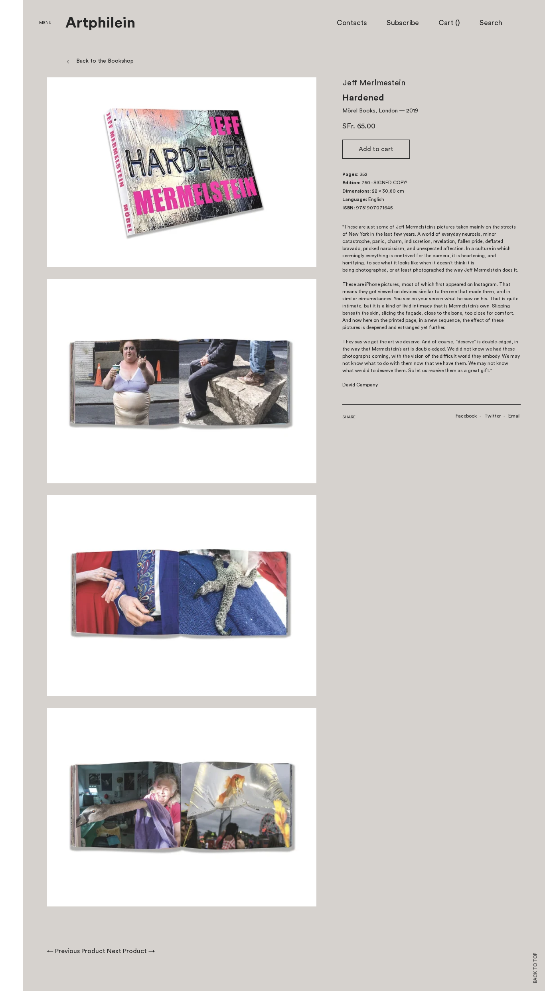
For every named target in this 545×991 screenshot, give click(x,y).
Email (514, 416)
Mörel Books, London (370, 111)
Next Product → (131, 951)
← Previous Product (76, 951)
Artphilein (100, 23)
